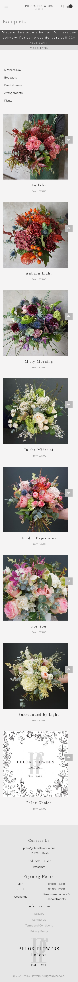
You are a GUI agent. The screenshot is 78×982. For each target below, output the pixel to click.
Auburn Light (39, 273)
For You (39, 626)
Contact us (39, 919)
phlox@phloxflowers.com (39, 848)
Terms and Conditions (39, 925)
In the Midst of (39, 450)
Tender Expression (39, 538)
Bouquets (10, 77)
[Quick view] (69, 140)
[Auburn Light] (39, 235)
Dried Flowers (13, 85)
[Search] (62, 7)
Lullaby (39, 185)
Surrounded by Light (39, 714)
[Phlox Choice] (39, 764)
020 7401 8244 (39, 853)
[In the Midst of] (39, 411)
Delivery (39, 914)
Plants (8, 100)
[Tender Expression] (39, 499)
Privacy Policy (39, 931)
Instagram (39, 867)
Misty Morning (39, 361)
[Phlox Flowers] (39, 7)
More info (38, 47)
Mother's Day (12, 70)
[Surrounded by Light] (39, 676)
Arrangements (13, 93)
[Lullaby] (39, 147)
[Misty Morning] (39, 323)
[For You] (39, 588)
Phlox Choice (39, 803)
